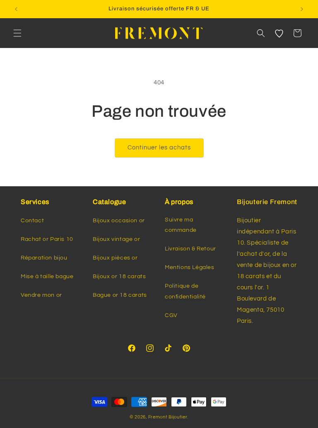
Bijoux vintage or (116, 239)
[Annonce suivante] (302, 9)
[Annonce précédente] (16, 9)
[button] (17, 33)
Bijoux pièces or (115, 258)
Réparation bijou (44, 258)
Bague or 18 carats (120, 295)
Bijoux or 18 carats (119, 276)
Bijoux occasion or (119, 221)
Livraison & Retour (190, 249)
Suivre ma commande (181, 225)
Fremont (158, 417)
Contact (32, 221)
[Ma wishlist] (279, 33)
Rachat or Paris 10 (47, 239)
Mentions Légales (189, 267)
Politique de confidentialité (185, 291)
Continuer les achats (159, 147)
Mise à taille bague (47, 276)
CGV (171, 315)
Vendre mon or (41, 295)
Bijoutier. (178, 417)
